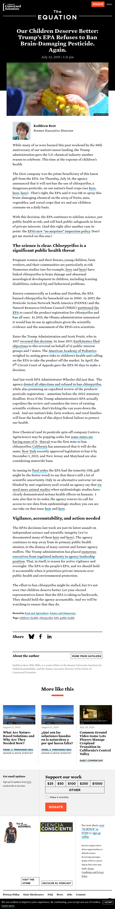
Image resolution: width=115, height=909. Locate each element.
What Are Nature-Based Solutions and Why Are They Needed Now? (18, 738)
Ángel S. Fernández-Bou (18, 749)
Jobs (69, 894)
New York (29, 451)
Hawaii (45, 442)
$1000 (97, 783)
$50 (60, 783)
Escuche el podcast (56, 883)
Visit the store (28, 881)
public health (67, 618)
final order (39, 470)
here (92, 188)
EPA (56, 618)
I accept (108, 902)
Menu (109, 4)
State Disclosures (33, 894)
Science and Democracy (63, 613)
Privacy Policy (11, 894)
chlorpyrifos (46, 618)
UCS (29, 782)
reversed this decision (36, 341)
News (60, 894)
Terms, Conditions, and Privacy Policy (93, 872)
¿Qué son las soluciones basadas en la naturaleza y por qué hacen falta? (57, 738)
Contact (81, 894)
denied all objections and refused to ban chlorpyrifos (62, 384)
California (39, 446)
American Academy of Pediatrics (72, 351)
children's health (28, 618)
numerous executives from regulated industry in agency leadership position (54, 556)
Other (74, 790)
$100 (72, 783)
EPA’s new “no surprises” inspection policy (59, 231)
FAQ (50, 894)
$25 (50, 783)
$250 (84, 783)
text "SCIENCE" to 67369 (93, 829)
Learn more (7, 905)
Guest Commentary (91, 760)
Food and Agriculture (37, 613)
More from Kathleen (86, 656)
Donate (98, 4)
